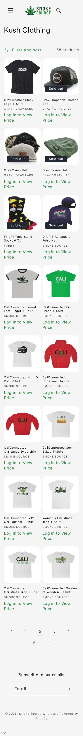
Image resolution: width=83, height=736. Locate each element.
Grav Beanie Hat (54, 170)
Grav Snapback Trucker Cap (60, 101)
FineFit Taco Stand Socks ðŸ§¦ (18, 238)
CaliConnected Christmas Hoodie (56, 379)
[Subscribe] (68, 689)
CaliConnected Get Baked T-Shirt (56, 449)
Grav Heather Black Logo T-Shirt (18, 101)
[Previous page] (11, 631)
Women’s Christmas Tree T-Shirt (57, 520)
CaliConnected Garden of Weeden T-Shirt (59, 590)
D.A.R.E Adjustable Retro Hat (56, 238)
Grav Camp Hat (15, 170)
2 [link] (40, 631)
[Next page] (49, 643)
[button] (11, 10)
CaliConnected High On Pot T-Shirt (22, 379)
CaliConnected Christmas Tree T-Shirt (21, 590)
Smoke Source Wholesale (39, 713)
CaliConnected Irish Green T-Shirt (57, 309)
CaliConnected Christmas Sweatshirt (20, 449)
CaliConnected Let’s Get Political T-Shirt (19, 520)
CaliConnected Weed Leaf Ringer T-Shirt (20, 309)
